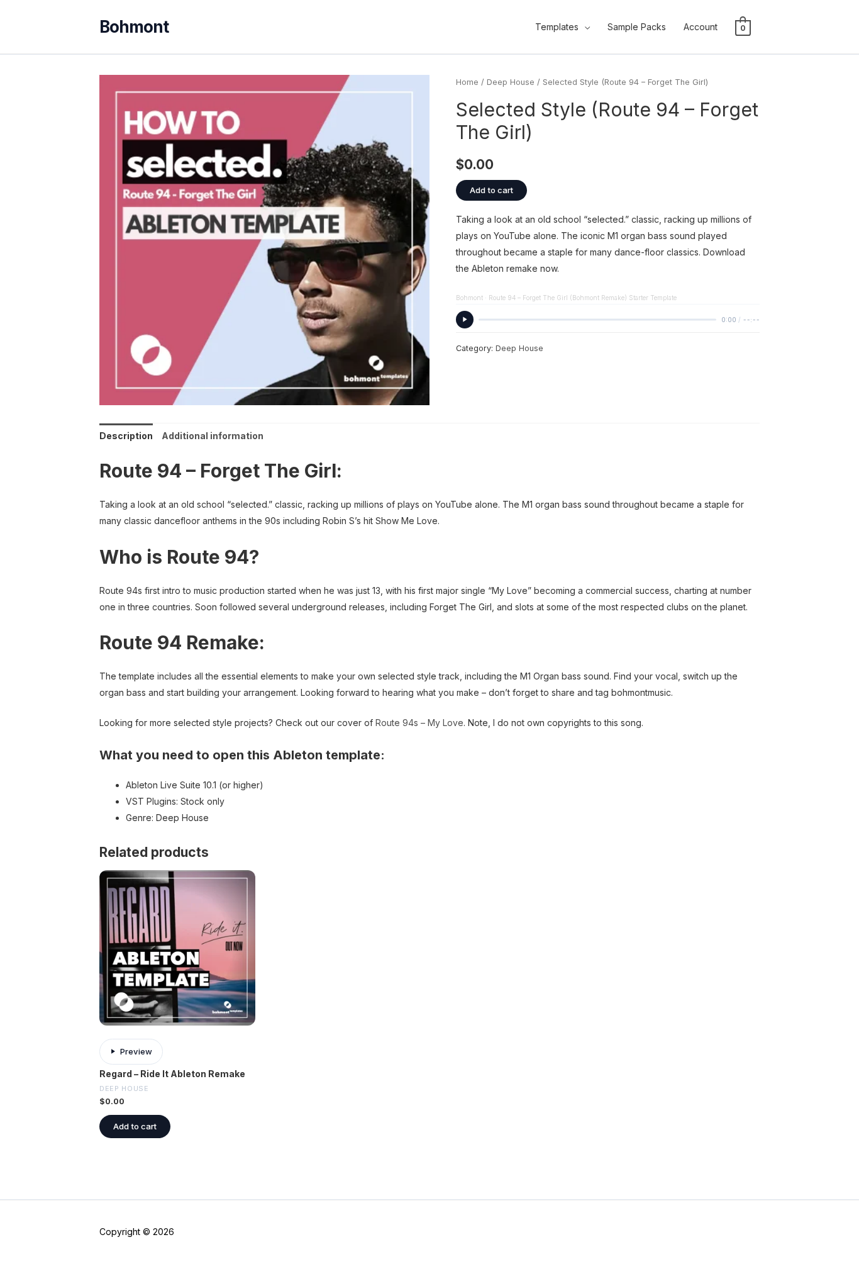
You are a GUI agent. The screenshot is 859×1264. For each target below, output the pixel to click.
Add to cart (491, 190)
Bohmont (469, 297)
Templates (557, 26)
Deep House (511, 82)
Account (701, 26)
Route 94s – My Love (419, 722)
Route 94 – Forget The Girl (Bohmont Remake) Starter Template (583, 297)
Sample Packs (636, 26)
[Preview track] (465, 319)
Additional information (212, 435)
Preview (136, 1051)
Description (126, 435)
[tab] (126, 436)
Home (467, 82)
